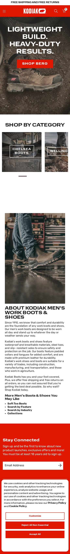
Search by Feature (19, 407)
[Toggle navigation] (4, 11)
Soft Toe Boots (17, 403)
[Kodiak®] (35, 11)
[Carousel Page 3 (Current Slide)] (23, 176)
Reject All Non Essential (35, 525)
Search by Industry (19, 410)
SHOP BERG (35, 63)
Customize (35, 516)
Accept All (35, 534)
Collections (14, 413)
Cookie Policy (18, 506)
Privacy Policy (57, 503)
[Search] (56, 11)
